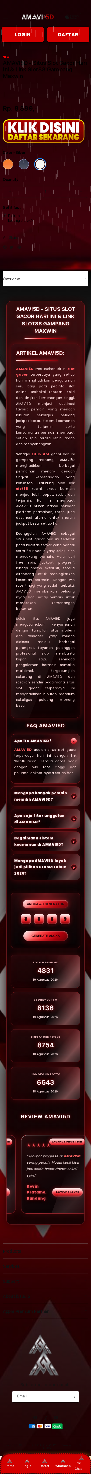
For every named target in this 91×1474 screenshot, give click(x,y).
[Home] (37, 17)
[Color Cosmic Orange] (8, 164)
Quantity (10, 179)
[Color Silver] (40, 164)
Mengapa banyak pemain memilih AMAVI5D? (40, 796)
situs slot (41, 454)
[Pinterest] (20, 248)
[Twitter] (12, 248)
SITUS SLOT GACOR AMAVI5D (40, 1445)
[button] (5, 17)
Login (27, 1466)
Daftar (44, 1466)
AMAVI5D (25, 368)
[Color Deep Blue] (24, 164)
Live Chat (78, 1465)
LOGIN (23, 34)
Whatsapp (63, 1466)
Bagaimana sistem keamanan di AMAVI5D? (39, 841)
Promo (9, 1466)
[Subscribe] (73, 1397)
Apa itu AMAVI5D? (33, 740)
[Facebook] (6, 248)
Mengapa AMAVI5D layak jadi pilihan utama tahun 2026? (40, 867)
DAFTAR (68, 34)
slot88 (22, 488)
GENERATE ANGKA (46, 936)
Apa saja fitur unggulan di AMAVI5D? (39, 818)
